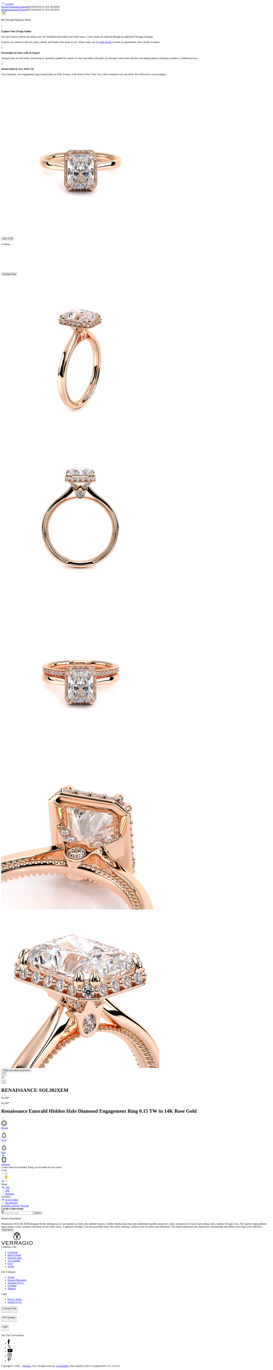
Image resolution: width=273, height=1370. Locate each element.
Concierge (13, 1252)
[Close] (3, 13)
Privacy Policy (15, 1299)
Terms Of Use (15, 1302)
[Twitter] (9, 1347)
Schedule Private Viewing (15, 1205)
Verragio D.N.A (16, 1283)
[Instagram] (10, 1356)
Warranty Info (14, 1258)
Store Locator (14, 1255)
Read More (7, 1230)
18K (7, 1190)
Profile (11, 1266)
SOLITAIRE (11, 1199)
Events (11, 1277)
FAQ (10, 1263)
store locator (106, 42)
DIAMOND (11, 1203)
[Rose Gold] (6, 1181)
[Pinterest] (9, 1360)
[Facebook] (9, 1343)
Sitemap (12, 1288)
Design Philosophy (17, 1280)
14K (7, 1187)
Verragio (26, 1366)
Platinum (9, 1193)
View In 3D (7, 238)
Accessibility (14, 1260)
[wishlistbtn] (4, 1074)
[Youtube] (10, 1351)
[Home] (17, 1244)
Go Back (9, 4)
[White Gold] (6, 1174)
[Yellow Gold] (6, 1177)
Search (37, 1213)
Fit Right (12, 1285)
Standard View (9, 274)
